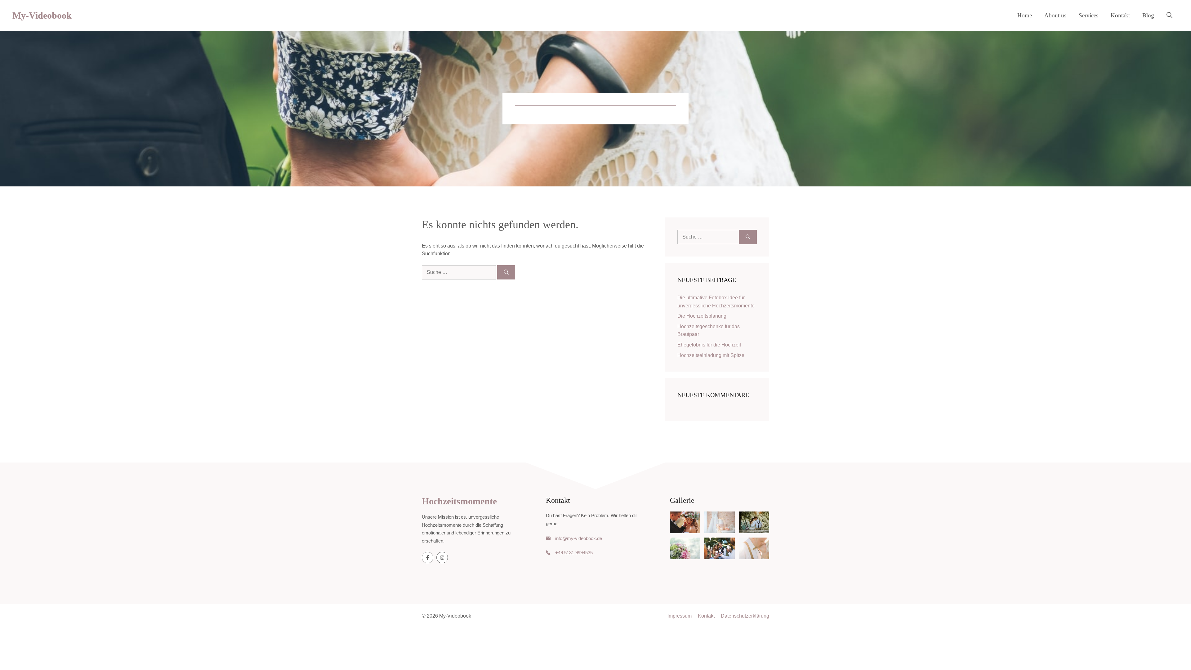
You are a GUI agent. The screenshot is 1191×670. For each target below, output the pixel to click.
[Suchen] (506, 272)
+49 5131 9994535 (574, 552)
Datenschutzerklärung (745, 616)
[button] (1169, 15)
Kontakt (1120, 15)
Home (1024, 15)
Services (1088, 15)
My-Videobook (42, 15)
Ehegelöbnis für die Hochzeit (709, 344)
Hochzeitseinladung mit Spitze (710, 355)
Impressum (679, 616)
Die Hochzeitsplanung (701, 316)
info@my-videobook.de (578, 538)
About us (1055, 15)
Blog (1148, 15)
